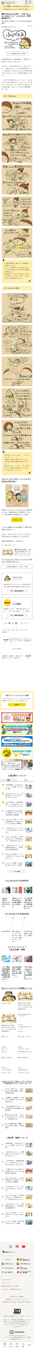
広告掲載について (10, 1299)
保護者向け (5, 632)
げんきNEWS (16, 6)
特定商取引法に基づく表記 (9, 1302)
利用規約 (21, 1296)
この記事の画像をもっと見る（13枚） (17, 566)
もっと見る (17, 871)
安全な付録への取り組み (24, 1302)
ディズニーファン (6, 1283)
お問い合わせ (13, 1296)
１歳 (8, 629)
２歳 (12, 629)
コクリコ (4, 977)
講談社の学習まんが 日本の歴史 (10, 1286)
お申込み (17, 704)
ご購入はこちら (17, 520)
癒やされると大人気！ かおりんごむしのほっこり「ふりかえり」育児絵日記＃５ (20, 640)
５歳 (26, 629)
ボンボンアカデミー (7, 1279)
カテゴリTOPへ (17, 649)
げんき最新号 (7, 6)
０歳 (4, 629)
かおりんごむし (11, 27)
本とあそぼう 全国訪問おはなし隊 (11, 1289)
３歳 (17, 629)
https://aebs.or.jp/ (17, 1326)
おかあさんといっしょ (10, 9)
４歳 (21, 629)
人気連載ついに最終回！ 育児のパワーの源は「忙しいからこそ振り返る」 (12, 657)
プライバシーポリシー (22, 1299)
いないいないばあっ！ (24, 9)
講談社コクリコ (16, 979)
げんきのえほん (25, 6)
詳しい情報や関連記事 (17, 591)
